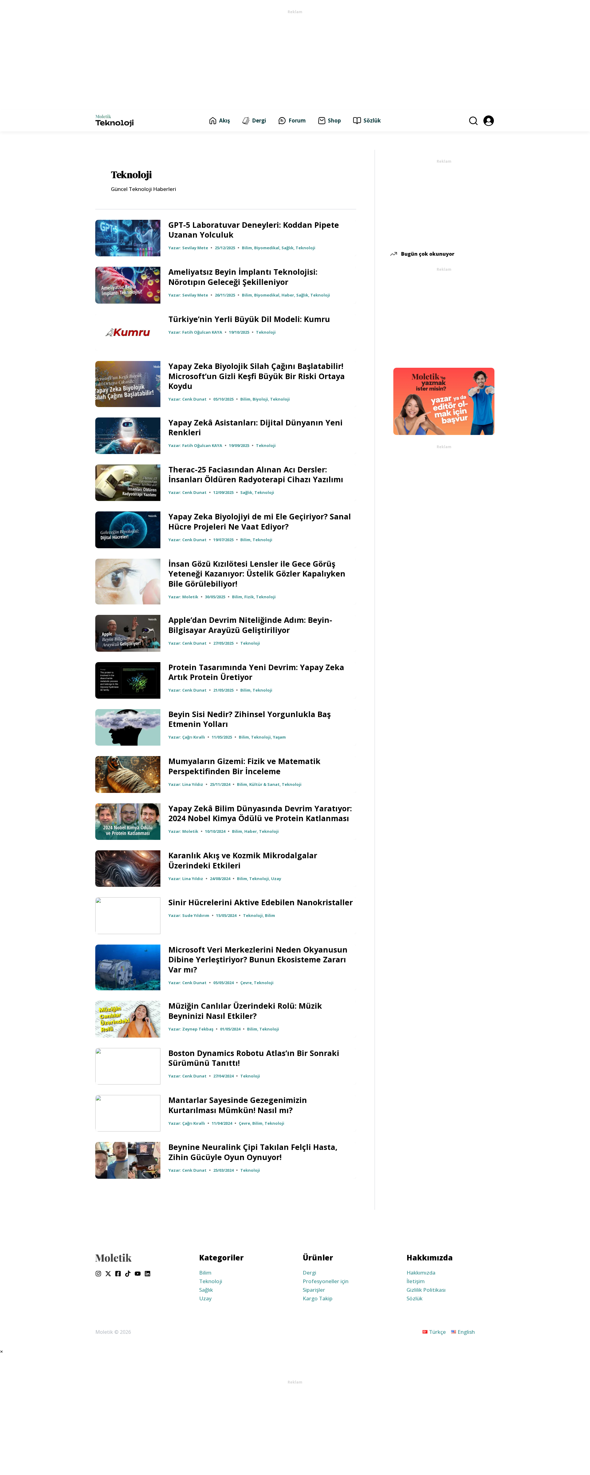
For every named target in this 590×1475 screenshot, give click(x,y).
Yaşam (279, 737)
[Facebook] (118, 1274)
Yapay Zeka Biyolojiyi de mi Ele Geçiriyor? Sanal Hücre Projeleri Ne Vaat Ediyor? (259, 521)
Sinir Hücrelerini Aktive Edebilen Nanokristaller (260, 902)
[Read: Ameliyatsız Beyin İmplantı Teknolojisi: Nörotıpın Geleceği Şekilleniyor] (127, 284)
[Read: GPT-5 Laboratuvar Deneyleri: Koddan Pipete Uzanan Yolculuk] (127, 237)
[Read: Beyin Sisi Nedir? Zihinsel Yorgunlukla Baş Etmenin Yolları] (127, 726)
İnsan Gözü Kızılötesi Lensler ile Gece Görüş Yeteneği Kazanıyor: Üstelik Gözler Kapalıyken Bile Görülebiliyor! (256, 573)
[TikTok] (128, 1274)
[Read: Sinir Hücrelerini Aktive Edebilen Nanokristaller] (127, 915)
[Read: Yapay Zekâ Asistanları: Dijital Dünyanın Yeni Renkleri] (127, 435)
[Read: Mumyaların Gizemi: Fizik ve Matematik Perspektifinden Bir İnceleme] (127, 774)
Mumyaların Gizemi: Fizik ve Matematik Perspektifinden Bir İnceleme (244, 766)
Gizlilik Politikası (426, 1289)
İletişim (416, 1281)
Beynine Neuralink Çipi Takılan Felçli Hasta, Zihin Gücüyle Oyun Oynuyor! (252, 1152)
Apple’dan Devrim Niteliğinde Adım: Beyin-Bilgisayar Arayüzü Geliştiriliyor (250, 625)
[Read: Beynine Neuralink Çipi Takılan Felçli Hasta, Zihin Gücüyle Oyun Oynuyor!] (127, 1159)
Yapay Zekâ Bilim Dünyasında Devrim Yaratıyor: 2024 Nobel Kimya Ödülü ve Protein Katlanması (260, 813)
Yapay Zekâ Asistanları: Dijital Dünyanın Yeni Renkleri (255, 427)
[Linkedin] (147, 1274)
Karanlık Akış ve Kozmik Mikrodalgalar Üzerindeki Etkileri (242, 860)
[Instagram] (98, 1274)
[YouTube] (138, 1274)
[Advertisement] (295, 59)
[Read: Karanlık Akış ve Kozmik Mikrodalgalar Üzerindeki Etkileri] (127, 867)
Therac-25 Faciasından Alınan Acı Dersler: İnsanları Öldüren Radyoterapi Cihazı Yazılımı (255, 474)
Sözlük (415, 1298)
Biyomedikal (266, 247)
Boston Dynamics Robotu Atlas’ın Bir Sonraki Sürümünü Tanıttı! (253, 1058)
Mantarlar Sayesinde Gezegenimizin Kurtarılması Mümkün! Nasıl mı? (237, 1105)
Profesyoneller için (325, 1281)
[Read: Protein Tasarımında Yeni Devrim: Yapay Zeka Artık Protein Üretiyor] (127, 679)
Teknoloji (305, 247)
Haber (287, 295)
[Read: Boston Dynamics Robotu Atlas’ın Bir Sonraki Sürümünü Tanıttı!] (127, 1065)
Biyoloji (260, 399)
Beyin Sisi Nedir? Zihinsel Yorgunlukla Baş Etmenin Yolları (249, 719)
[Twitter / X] (108, 1274)
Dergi (309, 1272)
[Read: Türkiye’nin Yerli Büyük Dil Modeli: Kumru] (127, 331)
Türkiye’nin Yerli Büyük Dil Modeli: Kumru (249, 319)
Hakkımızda (421, 1272)
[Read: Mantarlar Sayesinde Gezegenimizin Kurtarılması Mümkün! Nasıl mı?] (127, 1112)
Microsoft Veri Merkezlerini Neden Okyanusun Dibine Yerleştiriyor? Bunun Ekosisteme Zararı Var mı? (258, 959)
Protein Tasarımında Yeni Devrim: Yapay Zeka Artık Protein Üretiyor (256, 672)
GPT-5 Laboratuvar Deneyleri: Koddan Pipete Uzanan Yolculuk (253, 229)
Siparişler (314, 1289)
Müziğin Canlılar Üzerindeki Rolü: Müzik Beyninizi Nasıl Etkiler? (245, 1010)
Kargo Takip (317, 1298)
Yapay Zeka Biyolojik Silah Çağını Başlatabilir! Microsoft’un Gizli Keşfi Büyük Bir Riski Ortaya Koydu (256, 376)
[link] (488, 120)
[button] (472, 120)
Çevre (246, 982)
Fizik (249, 597)
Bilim (247, 247)
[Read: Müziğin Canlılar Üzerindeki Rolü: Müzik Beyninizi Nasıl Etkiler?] (127, 1018)
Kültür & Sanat (264, 784)
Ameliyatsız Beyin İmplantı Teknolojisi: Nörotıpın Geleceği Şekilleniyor (242, 276)
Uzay (276, 878)
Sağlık (287, 247)
